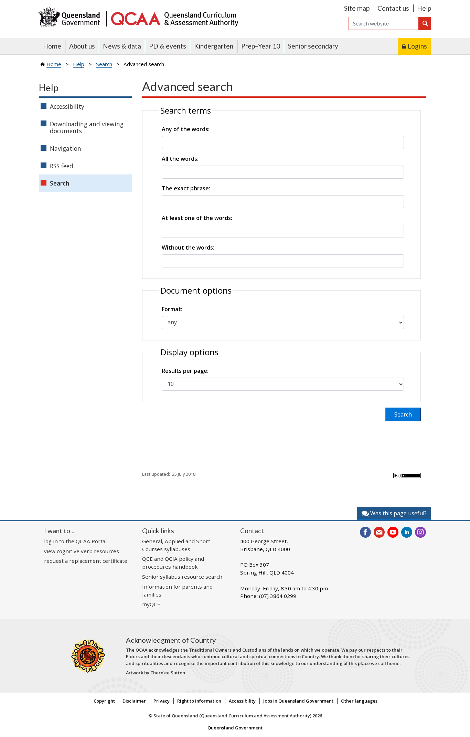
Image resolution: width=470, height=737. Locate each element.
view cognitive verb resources (81, 551)
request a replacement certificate (85, 560)
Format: (172, 309)
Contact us (393, 8)
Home (52, 46)
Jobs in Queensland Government (298, 701)
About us (82, 46)
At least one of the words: (197, 218)
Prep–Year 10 (260, 46)
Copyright (104, 701)
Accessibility (67, 106)
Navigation (65, 148)
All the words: (180, 158)
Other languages (359, 701)
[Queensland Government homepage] (70, 18)
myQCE (151, 604)
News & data (122, 46)
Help (424, 8)
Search (104, 64)
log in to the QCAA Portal (75, 541)
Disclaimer (134, 701)
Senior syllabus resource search (182, 576)
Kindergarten (213, 46)
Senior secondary (313, 46)
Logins (417, 46)
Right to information (199, 701)
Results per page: (185, 371)
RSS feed (61, 166)
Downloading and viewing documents (87, 127)
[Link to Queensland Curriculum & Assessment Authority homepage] (174, 18)
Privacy (161, 701)
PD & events (167, 46)
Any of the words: (186, 129)
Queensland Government (235, 728)
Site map (357, 8)
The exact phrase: (186, 188)
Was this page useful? (398, 513)
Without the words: (188, 247)
